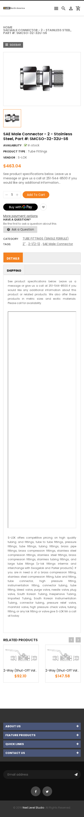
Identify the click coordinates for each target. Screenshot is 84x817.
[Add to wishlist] (43, 207)
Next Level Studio (33, 807)
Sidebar (15, 45)
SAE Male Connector (58, 244)
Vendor (9, 157)
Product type (14, 151)
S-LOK (22, 157)
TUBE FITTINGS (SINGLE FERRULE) (46, 238)
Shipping (14, 270)
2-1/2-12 (34, 244)
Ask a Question (22, 229)
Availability (12, 145)
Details (13, 258)
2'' (24, 244)
